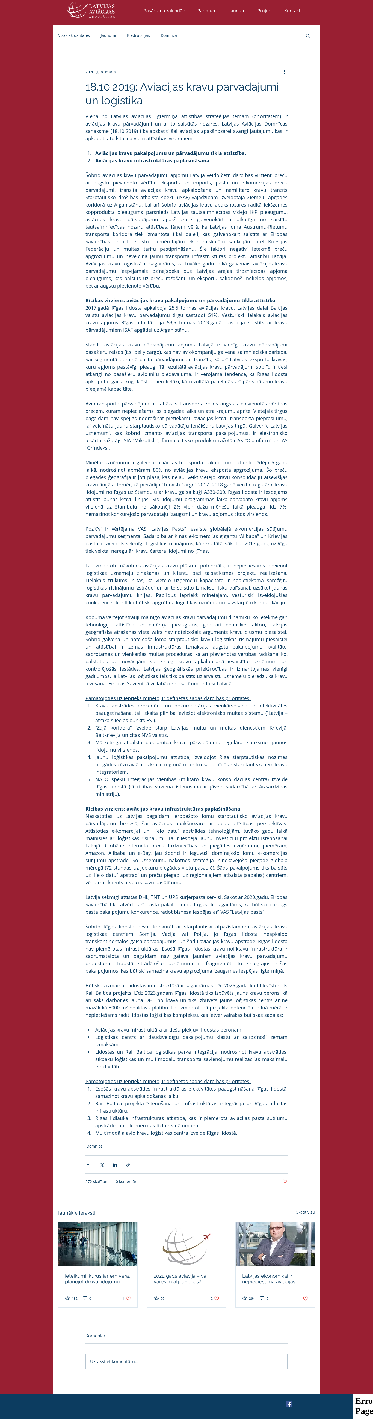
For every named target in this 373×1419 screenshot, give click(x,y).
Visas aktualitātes (74, 35)
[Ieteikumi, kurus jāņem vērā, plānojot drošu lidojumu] (97, 1244)
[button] (307, 35)
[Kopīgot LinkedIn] (114, 1164)
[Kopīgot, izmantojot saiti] (128, 1164)
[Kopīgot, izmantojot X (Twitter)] (101, 1164)
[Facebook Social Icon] (289, 1404)
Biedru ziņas (138, 35)
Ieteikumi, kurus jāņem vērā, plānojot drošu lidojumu (97, 1278)
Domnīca (169, 35)
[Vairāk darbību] (284, 71)
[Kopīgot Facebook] (88, 1164)
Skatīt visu (305, 1212)
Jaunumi (108, 35)
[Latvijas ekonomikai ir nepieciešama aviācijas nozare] (275, 1244)
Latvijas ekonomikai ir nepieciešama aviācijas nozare (268, 1278)
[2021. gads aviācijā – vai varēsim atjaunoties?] (186, 1244)
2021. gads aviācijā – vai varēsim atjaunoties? (181, 1278)
